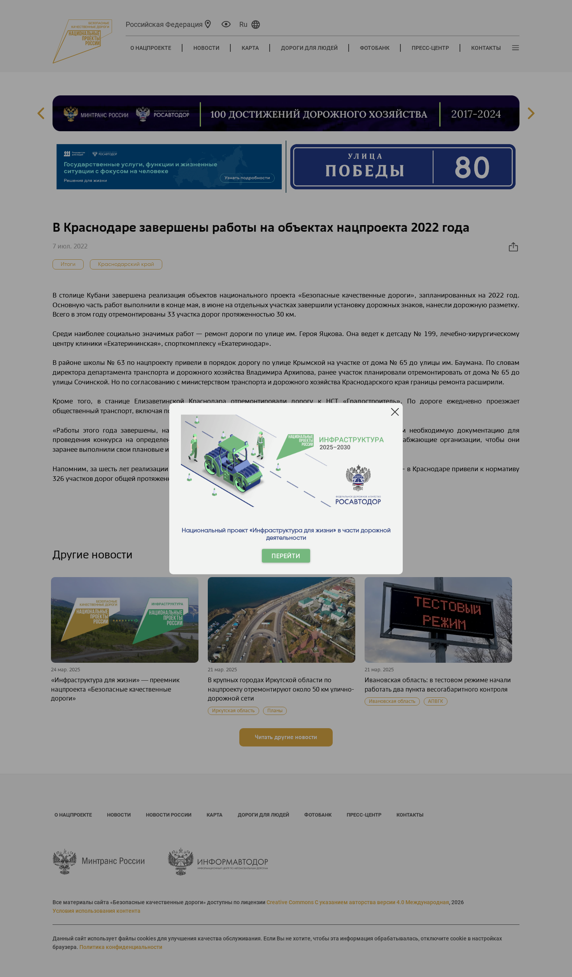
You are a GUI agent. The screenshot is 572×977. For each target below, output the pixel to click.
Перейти (286, 556)
